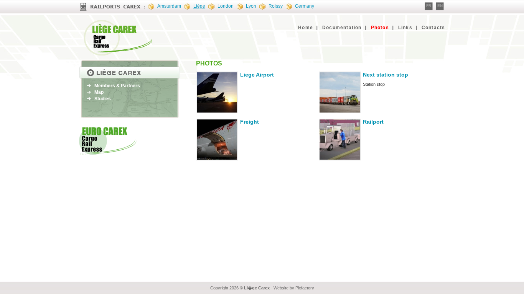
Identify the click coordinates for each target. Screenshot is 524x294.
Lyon (251, 6)
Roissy (276, 6)
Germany (304, 6)
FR (428, 5)
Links (405, 27)
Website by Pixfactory (294, 288)
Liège (199, 6)
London (226, 6)
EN (440, 5)
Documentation (342, 27)
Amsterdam (169, 6)
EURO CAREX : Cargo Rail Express (119, 38)
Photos (380, 27)
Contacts (433, 27)
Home (305, 27)
